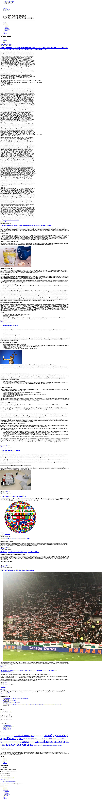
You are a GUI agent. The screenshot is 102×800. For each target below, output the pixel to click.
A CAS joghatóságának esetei (9, 325)
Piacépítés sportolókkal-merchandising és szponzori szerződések (19, 552)
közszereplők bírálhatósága (11, 742)
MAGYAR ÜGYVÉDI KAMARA (9, 781)
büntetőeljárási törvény (39, 736)
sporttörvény (41, 745)
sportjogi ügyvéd (10, 744)
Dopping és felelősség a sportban (10, 450)
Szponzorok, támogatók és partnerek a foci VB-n (15, 538)
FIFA (51, 738)
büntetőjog (50, 735)
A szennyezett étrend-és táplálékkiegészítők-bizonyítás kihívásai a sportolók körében (26, 225)
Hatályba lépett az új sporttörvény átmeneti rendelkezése (17, 570)
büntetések (18, 735)
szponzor (47, 745)
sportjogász (27, 744)
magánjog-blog (7, 445)
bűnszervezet (39, 738)
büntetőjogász (15, 738)
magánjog (25, 742)
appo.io (6, 784)
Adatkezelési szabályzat (4, 779)
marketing (31, 742)
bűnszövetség (45, 738)
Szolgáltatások (7, 692)
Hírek (4, 41)
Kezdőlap (4, 40)
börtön (2, 736)
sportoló (36, 745)
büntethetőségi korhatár (9, 736)
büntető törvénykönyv (29, 738)
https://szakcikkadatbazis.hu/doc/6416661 (11, 220)
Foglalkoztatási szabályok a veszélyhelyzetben (11, 702)
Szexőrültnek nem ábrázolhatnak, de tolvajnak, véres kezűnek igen (15, 698)
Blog (5, 221)
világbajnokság (52, 745)
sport (36, 741)
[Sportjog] (2, 689)
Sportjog (3, 687)
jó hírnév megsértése (57, 738)
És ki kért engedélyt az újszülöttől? (9, 700)
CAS (49, 738)
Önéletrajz (5, 759)
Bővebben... (2, 222)
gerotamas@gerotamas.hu (9, 1)
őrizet (60, 745)
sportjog (43, 741)
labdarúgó (19, 742)
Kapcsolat (5, 763)
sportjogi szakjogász (58, 741)
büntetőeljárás (28, 736)
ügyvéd (57, 745)
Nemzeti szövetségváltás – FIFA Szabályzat (13, 496)
